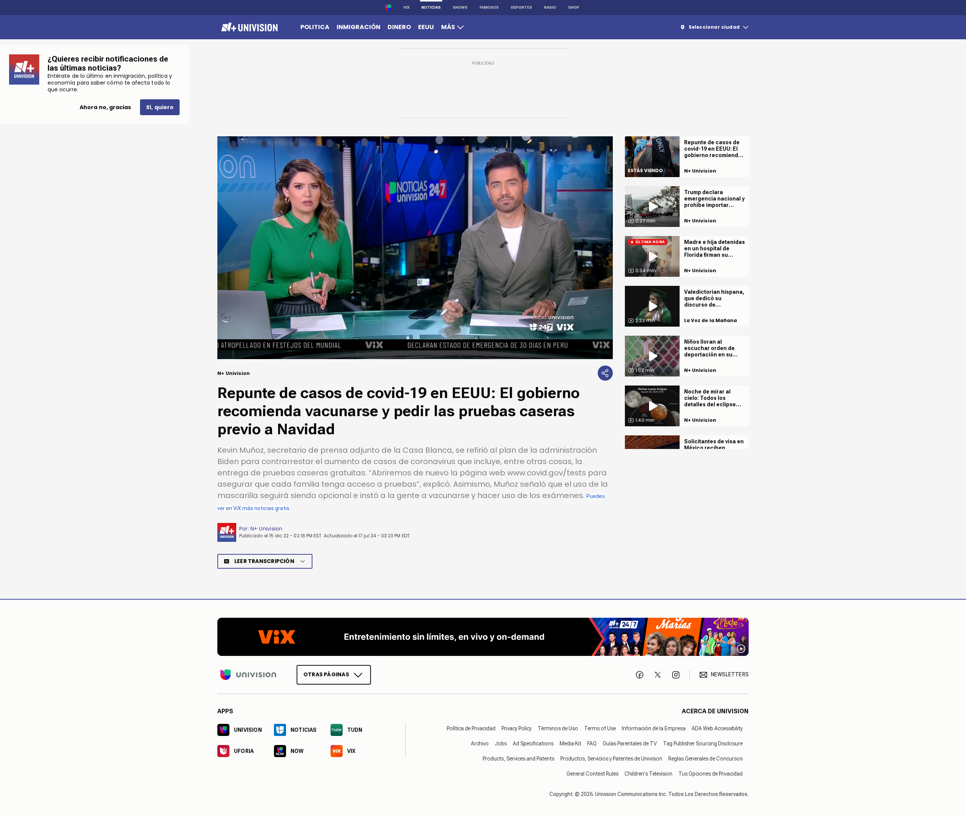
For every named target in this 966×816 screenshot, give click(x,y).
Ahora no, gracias (105, 107)
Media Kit (570, 743)
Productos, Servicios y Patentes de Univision (611, 758)
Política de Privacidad (471, 728)
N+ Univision (267, 528)
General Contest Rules (592, 773)
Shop (573, 7)
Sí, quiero (160, 107)
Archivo (480, 743)
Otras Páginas (326, 674)
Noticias (431, 7)
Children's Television (648, 773)
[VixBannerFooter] (483, 637)
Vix (406, 7)
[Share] (605, 373)
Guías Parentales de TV (630, 743)
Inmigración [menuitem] (358, 27)
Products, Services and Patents (518, 758)
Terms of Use (600, 728)
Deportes (521, 7)
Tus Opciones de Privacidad (710, 773)
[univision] (248, 27)
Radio (550, 7)
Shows (460, 7)
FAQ (592, 743)
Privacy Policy (516, 728)
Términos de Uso (558, 728)
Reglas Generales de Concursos (705, 758)
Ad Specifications (533, 743)
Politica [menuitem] (314, 27)
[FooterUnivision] (248, 674)
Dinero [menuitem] (399, 27)
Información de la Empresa (654, 728)
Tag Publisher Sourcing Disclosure (703, 743)
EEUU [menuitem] (426, 27)
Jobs (501, 743)
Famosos (489, 7)
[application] (415, 247)
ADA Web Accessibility (717, 728)
